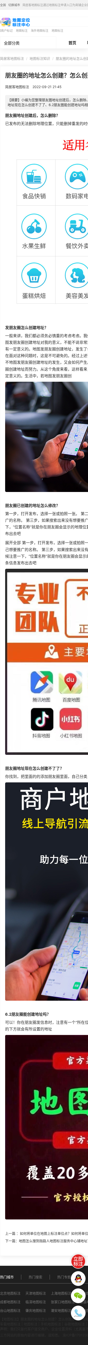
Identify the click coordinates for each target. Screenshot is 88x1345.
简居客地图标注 (12, 58)
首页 (72, 42)
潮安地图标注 (61, 1310)
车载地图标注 (10, 1324)
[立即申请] (78, 1261)
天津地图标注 (35, 1293)
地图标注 (22, 30)
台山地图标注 (10, 1310)
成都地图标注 (10, 1302)
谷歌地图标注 (74, 1324)
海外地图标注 (39, 30)
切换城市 (14, 5)
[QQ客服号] (78, 1278)
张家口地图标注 (63, 1302)
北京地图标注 (10, 1293)
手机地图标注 (51, 1324)
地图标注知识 (40, 58)
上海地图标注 (61, 1293)
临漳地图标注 (35, 1302)
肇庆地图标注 (35, 1310)
